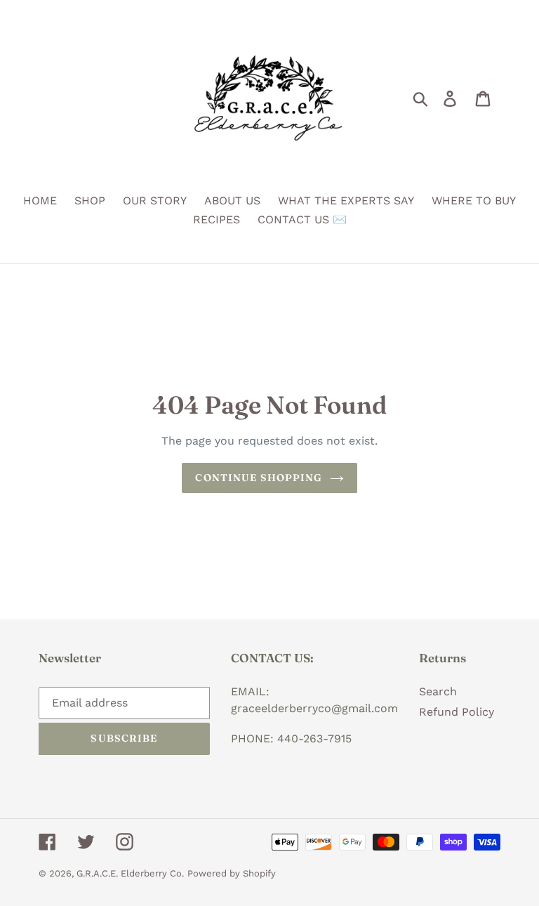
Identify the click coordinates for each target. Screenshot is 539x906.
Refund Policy (456, 711)
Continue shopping (258, 477)
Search (438, 691)
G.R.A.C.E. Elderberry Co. (130, 873)
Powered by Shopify (231, 873)
